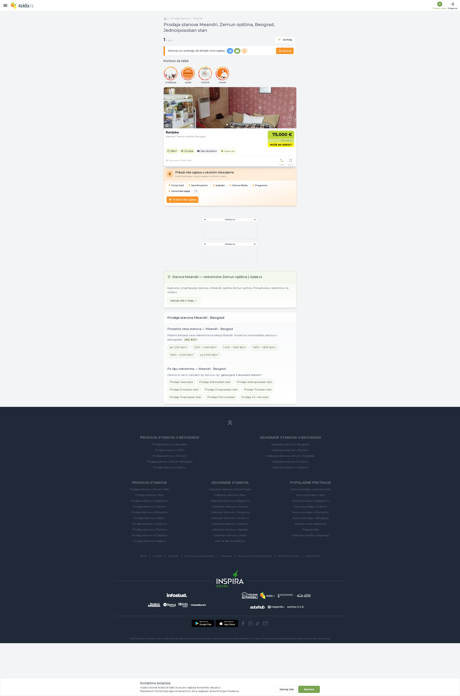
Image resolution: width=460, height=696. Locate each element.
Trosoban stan (258, 389)
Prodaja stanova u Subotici (149, 506)
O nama (157, 556)
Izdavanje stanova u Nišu (230, 495)
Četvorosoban (221, 397)
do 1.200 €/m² (178, 347)
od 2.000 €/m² (209, 355)
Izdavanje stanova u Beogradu (290, 444)
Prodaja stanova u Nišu (149, 495)
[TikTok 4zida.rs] (257, 623)
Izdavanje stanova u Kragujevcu (230, 500)
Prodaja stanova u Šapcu (149, 518)
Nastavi (309, 689)
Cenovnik (226, 556)
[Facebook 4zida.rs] (243, 623)
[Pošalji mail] (265, 623)
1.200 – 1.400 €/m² (205, 347)
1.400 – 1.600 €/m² (234, 347)
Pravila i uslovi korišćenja (255, 556)
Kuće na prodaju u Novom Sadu (310, 489)
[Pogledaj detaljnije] (230, 107)
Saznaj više (287, 689)
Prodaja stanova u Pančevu (149, 529)
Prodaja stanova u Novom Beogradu (170, 461)
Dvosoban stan (184, 389)
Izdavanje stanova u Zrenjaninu (230, 512)
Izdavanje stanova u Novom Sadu (230, 489)
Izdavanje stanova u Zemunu (290, 450)
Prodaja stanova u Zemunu (170, 456)
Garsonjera (181, 382)
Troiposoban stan (185, 397)
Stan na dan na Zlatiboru (230, 541)
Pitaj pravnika (310, 529)
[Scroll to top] (230, 422)
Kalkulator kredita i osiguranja (310, 535)
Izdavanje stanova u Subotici (230, 506)
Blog (143, 556)
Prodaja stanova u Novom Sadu (149, 489)
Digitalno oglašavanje (199, 556)
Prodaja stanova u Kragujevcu (149, 500)
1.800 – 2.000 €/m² (182, 355)
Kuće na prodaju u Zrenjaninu (310, 512)
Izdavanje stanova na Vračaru (290, 461)
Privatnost (313, 556)
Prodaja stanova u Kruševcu (149, 523)
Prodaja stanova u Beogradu (169, 444)
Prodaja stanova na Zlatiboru (149, 535)
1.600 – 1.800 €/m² (264, 347)
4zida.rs (306, 638)
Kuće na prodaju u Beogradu (310, 518)
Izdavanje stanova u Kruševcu (230, 518)
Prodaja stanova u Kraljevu (149, 541)
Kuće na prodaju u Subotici (310, 506)
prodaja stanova (180, 18)
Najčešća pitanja (289, 556)
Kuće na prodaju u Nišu (310, 495)
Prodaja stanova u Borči (170, 450)
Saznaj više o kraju (182, 300)
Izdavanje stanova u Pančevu (230, 523)
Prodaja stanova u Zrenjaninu (149, 512)
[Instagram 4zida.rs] (250, 623)
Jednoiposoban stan (254, 382)
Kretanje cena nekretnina (310, 523)
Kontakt (173, 556)
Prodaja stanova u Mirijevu (169, 467)
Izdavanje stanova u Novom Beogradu (290, 456)
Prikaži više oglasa (184, 199)
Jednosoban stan (215, 382)
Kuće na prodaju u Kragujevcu (310, 500)
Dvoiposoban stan (221, 389)
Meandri (198, 18)
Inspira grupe (323, 638)
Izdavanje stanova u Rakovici (290, 467)
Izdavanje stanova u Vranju (230, 535)
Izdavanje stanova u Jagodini (230, 529)
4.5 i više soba (254, 397)
